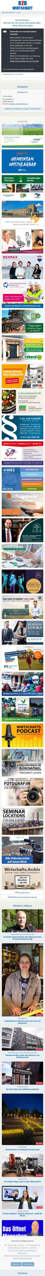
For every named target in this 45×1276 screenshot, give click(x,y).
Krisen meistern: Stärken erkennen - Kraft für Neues (22, 1214)
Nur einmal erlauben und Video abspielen (18, 69)
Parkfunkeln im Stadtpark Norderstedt (22, 1149)
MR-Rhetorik (22, 92)
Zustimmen (28, 1264)
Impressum (22, 1273)
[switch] (5, 31)
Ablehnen (16, 1264)
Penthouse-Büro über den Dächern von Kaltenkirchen (23, 1056)
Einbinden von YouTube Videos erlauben (23, 32)
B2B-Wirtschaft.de (10, 12)
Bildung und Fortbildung (19, 104)
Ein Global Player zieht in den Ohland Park (22, 1181)
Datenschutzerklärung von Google (24, 61)
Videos (19, 12)
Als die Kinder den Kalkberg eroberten (22, 1089)
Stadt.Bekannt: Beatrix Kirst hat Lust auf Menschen (22, 1022)
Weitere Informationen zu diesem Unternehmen (22, 109)
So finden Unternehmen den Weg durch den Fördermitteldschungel (22, 938)
